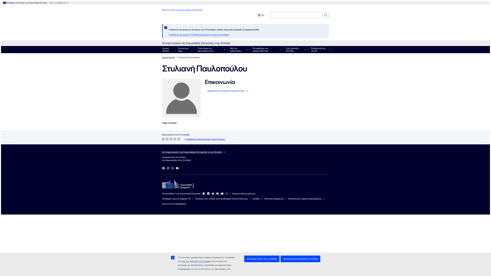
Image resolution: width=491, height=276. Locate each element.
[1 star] (163, 139)
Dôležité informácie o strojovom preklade (210, 34)
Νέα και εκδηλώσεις (235, 49)
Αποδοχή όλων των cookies (262, 258)
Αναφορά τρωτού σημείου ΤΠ (176, 198)
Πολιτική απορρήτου (274, 198)
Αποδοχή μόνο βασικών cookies (300, 258)
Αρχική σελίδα (165, 49)
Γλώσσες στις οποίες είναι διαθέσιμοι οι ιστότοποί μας (221, 198)
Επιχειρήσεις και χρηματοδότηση (260, 49)
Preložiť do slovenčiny (179, 34)
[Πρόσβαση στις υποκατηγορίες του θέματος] (193, 49)
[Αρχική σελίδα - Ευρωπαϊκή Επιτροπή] (182, 14)
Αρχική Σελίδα (168, 57)
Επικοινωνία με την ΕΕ (318, 49)
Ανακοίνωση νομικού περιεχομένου (305, 198)
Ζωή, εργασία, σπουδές (292, 49)
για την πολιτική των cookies (196, 261)
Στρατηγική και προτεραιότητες (205, 49)
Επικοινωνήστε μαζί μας (243, 193)
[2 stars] (165, 139)
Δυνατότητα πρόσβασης (174, 204)
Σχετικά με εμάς (183, 49)
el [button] (263, 15)
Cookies (256, 198)
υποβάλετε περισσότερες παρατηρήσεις (205, 139)
